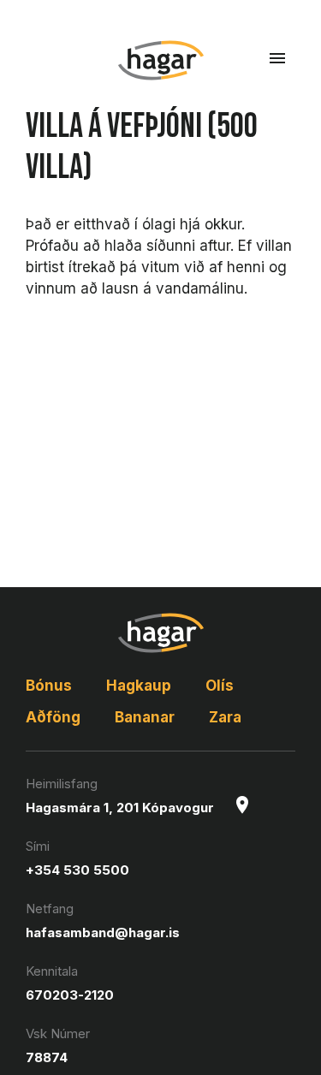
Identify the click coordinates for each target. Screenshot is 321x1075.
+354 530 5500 (77, 870)
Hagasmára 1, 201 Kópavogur (120, 807)
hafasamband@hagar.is (103, 932)
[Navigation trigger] (277, 58)
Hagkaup (138, 685)
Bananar (145, 717)
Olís (219, 685)
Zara (225, 717)
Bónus (49, 685)
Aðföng (53, 717)
